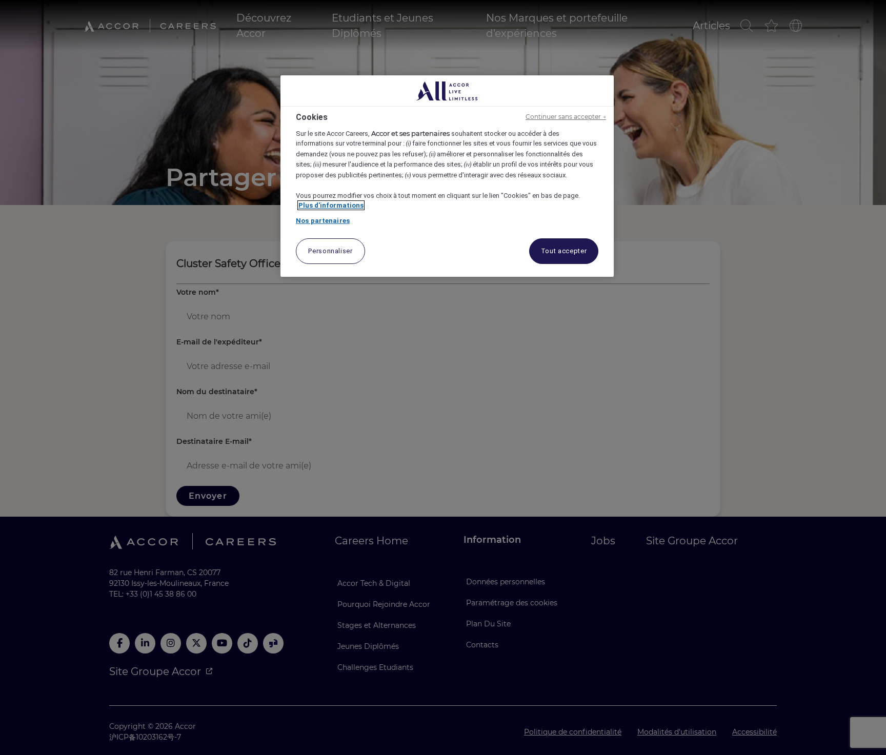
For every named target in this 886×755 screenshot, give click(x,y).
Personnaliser (330, 251)
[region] (447, 176)
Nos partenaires (323, 221)
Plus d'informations (331, 205)
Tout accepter (564, 251)
